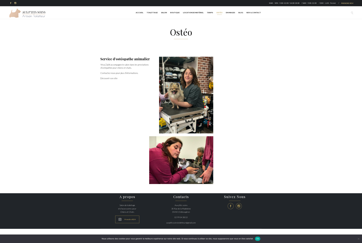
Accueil (139, 12)
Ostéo (219, 12)
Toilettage (152, 12)
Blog (240, 12)
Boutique (175, 12)
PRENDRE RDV (347, 3)
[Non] (358, 238)
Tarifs (210, 12)
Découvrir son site (109, 78)
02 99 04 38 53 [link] (181, 217)
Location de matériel (193, 12)
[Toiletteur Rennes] (28, 13)
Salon (164, 12)
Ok (257, 238)
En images (230, 12)
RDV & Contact (253, 12)
